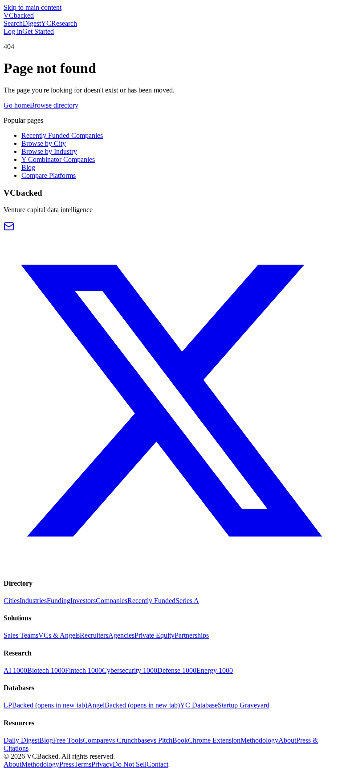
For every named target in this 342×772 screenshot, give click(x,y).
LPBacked (45, 705)
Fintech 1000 (83, 670)
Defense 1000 (176, 670)
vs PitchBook (169, 740)
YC (46, 23)
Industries (33, 600)
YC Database (199, 705)
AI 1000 (15, 670)
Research (64, 23)
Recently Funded (151, 600)
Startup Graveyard (243, 705)
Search (13, 23)
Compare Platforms (48, 175)
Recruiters (94, 635)
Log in (13, 31)
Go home (17, 105)
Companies (111, 600)
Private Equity (154, 635)
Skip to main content (32, 7)
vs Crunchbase (129, 740)
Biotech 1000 (46, 670)
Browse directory (54, 105)
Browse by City (43, 143)
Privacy (102, 764)
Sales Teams (21, 635)
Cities (12, 600)
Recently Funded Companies (62, 135)
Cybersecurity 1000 (129, 670)
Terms (82, 764)
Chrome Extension (214, 740)
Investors (83, 600)
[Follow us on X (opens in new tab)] (171, 565)
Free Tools (68, 740)
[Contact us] (9, 229)
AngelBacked (133, 705)
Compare (96, 740)
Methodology (259, 740)
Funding (58, 600)
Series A (187, 600)
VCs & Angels (59, 635)
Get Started (38, 31)
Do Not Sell (130, 764)
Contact (157, 764)
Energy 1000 (214, 670)
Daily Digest (21, 740)
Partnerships (192, 635)
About (287, 740)
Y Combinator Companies (58, 159)
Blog (28, 167)
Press (66, 764)
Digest (32, 23)
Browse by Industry (49, 151)
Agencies (121, 635)
